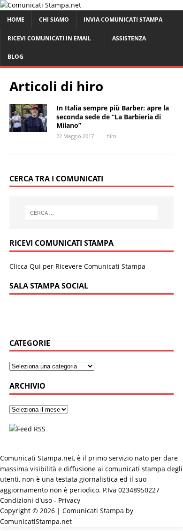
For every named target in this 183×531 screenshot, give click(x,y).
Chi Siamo (54, 19)
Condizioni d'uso (26, 500)
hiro (111, 136)
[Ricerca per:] (92, 213)
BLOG (15, 57)
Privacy (69, 500)
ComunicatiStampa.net (36, 521)
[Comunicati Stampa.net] (40, 4)
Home (15, 19)
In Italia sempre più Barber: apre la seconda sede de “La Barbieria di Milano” (112, 116)
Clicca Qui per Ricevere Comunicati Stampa (77, 266)
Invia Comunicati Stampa (123, 19)
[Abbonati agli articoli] (27, 428)
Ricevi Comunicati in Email (49, 38)
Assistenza (129, 38)
